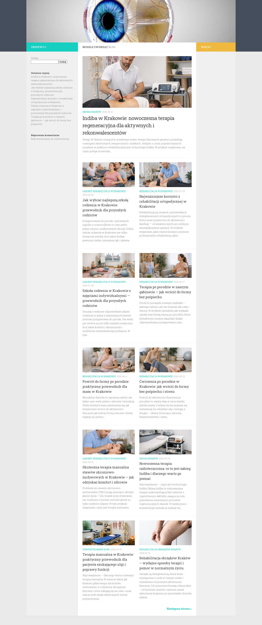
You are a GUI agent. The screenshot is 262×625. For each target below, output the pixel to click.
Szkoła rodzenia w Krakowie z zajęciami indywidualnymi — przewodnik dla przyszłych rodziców (51, 109)
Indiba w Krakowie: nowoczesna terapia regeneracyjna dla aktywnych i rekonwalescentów (128, 125)
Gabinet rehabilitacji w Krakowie (104, 191)
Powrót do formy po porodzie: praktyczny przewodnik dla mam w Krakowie (105, 386)
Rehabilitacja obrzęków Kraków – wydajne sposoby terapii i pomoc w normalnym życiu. (165, 563)
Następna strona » (179, 608)
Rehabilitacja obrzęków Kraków (160, 549)
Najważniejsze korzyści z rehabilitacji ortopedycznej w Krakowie (162, 201)
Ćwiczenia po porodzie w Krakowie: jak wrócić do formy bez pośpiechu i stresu (164, 386)
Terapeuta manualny (96, 549)
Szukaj (34, 57)
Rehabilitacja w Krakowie (156, 191)
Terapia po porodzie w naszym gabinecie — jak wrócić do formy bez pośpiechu (165, 292)
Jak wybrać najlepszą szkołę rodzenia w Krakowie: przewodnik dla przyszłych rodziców (51, 91)
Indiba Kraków (91, 111)
